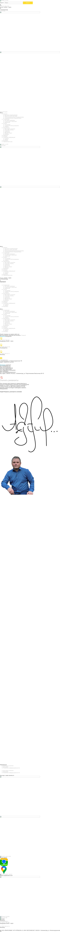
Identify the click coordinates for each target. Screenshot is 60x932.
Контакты (5, 140)
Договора (7, 132)
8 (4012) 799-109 (4, 6)
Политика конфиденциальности (11, 768)
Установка (7, 124)
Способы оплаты (9, 129)
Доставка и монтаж (10, 128)
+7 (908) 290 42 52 (5, 346)
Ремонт (7, 126)
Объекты (5, 135)
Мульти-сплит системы (11, 116)
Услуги (5, 123)
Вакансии (7, 122)
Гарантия (7, 131)
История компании (10, 120)
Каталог (5, 113)
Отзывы (5, 136)
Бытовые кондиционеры (11, 115)
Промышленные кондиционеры (13, 118)
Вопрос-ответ (8, 133)
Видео (6, 139)
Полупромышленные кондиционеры (14, 117)
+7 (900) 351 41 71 (5, 353)
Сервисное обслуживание (12, 125)
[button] (30, 112)
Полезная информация (9, 137)
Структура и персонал (11, 121)
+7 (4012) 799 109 (4, 340)
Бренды (7, 134)
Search (2, 2)
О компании (6, 119)
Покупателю (6, 127)
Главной (23, 335)
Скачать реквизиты (9, 380)
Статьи (7, 138)
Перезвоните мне (7, 141)
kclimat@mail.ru (4, 359)
